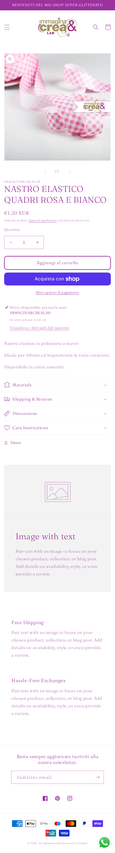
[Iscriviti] (97, 777)
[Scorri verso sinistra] (45, 171)
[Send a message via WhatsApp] (104, 842)
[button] (7, 27)
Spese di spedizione (42, 220)
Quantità (12, 229)
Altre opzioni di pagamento (58, 292)
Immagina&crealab (50, 843)
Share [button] (16, 442)
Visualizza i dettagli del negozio (39, 327)
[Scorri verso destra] (70, 171)
